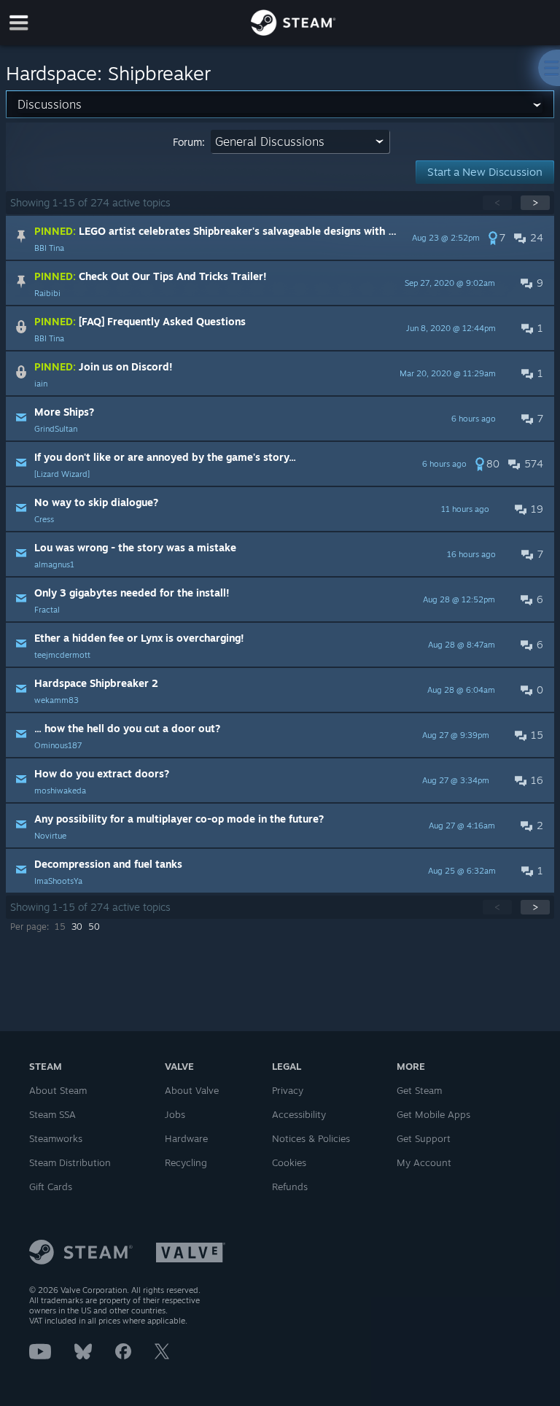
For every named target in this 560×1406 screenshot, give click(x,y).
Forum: (189, 142)
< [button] (497, 202)
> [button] (535, 202)
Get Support (424, 1138)
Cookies (289, 1162)
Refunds (290, 1186)
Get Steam (419, 1090)
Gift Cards (50, 1186)
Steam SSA (52, 1114)
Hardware (186, 1138)
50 (94, 926)
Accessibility (299, 1114)
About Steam (58, 1090)
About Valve (192, 1090)
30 (76, 926)
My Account (424, 1162)
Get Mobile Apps (433, 1114)
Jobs (175, 1114)
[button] (280, 238)
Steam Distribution (70, 1162)
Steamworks (55, 1138)
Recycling (186, 1162)
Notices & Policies (311, 1138)
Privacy (287, 1090)
